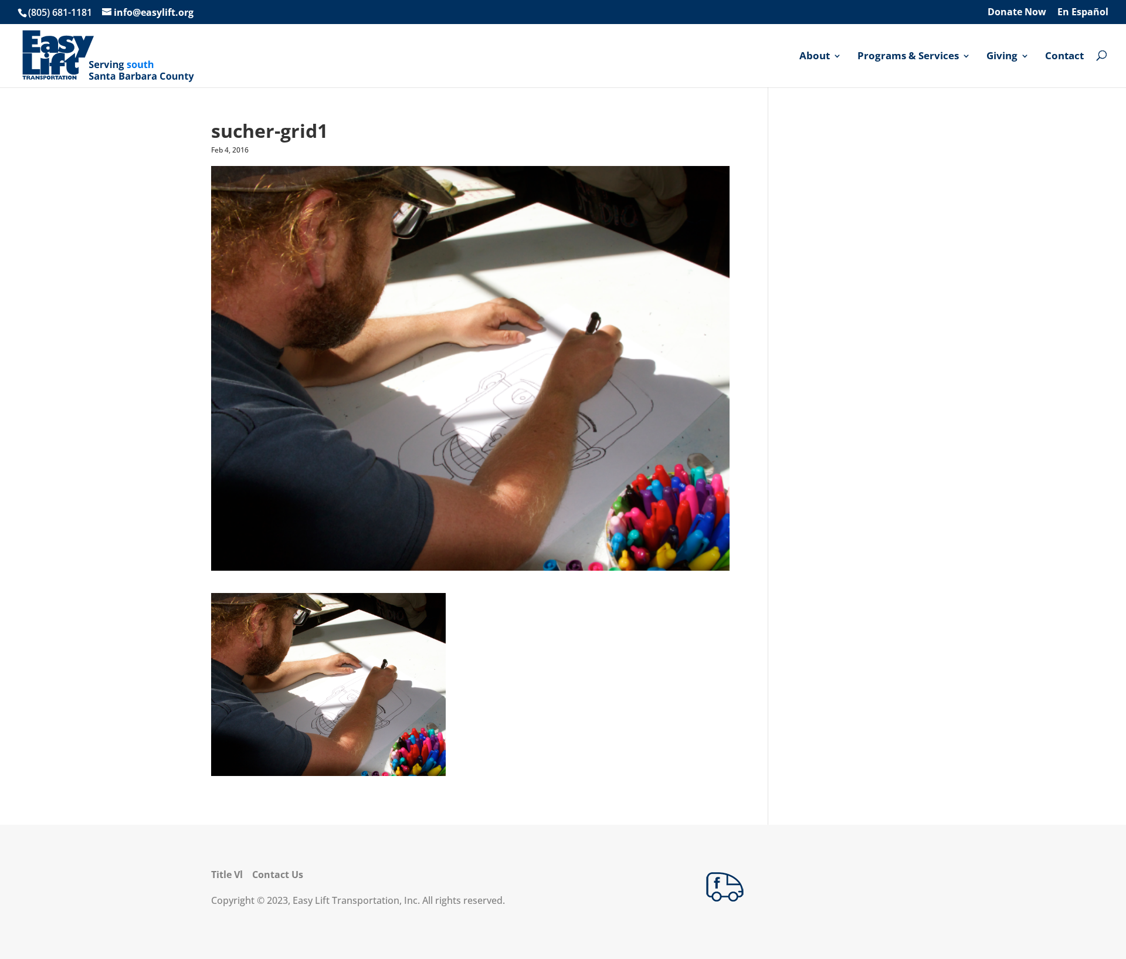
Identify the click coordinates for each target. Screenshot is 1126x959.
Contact (1064, 56)
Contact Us (277, 874)
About (814, 56)
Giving (1002, 56)
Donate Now (1017, 12)
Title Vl (227, 874)
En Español (1082, 12)
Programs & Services (908, 56)
